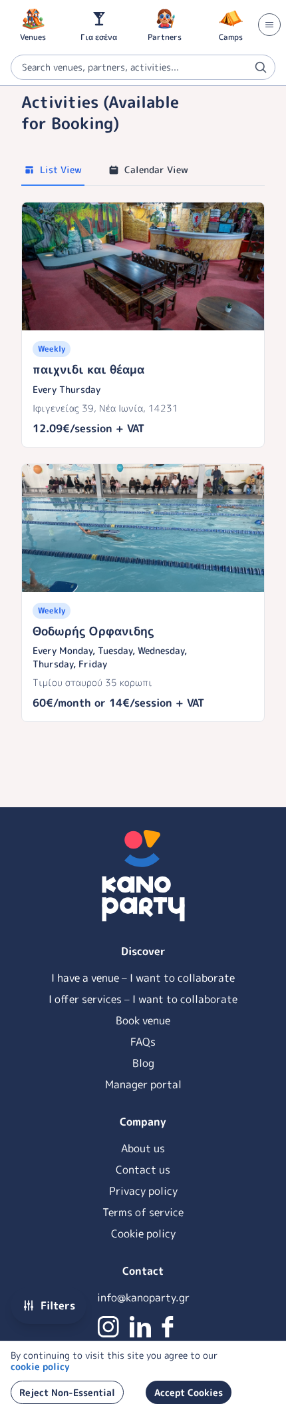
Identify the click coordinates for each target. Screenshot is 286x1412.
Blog (143, 1063)
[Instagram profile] (108, 1326)
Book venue (143, 1020)
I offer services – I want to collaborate (143, 999)
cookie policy (40, 1366)
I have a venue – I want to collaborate (143, 977)
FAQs (143, 1041)
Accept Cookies (188, 1392)
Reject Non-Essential (67, 1392)
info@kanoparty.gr (143, 1297)
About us (143, 1148)
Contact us (143, 1169)
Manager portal (143, 1084)
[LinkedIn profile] (140, 1326)
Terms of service (143, 1212)
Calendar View (156, 169)
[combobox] (143, 67)
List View (61, 169)
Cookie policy (143, 1233)
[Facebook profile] (168, 1326)
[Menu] (269, 24)
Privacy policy (143, 1191)
